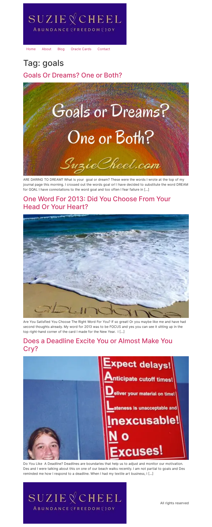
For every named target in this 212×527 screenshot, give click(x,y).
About (46, 49)
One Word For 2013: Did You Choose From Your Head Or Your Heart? (97, 203)
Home (31, 49)
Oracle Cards (81, 49)
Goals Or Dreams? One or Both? (72, 75)
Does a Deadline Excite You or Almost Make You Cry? (97, 345)
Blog (61, 49)
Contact (104, 49)
